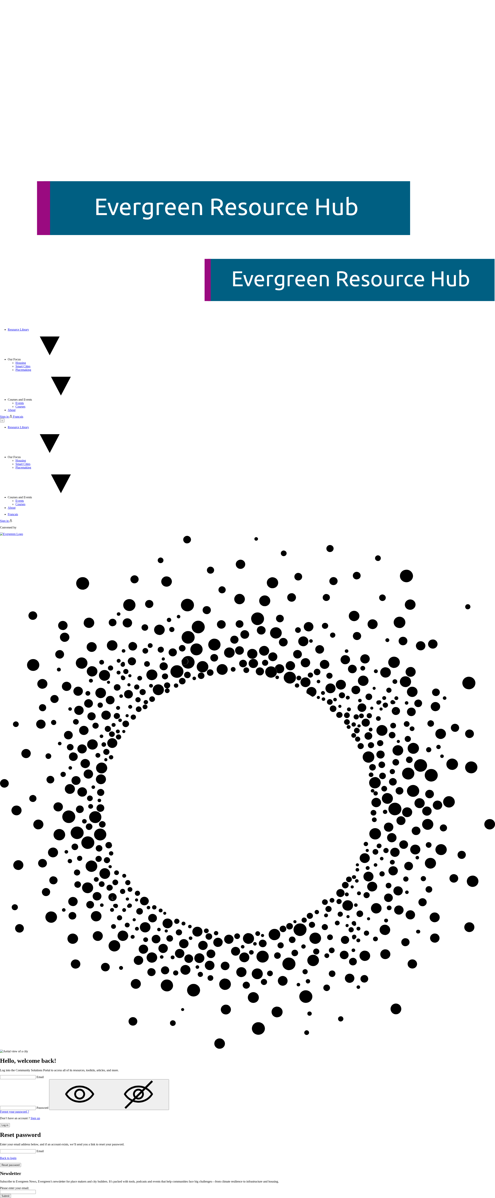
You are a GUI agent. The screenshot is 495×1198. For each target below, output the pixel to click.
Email (40, 1077)
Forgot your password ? (14, 1111)
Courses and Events (20, 399)
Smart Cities (22, 366)
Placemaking (23, 369)
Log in (5, 1125)
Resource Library (18, 329)
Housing (20, 362)
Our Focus (14, 359)
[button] (2, 420)
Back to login (8, 1158)
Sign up (35, 1118)
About (11, 410)
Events (19, 403)
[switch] (109, 1094)
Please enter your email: (14, 1188)
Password (42, 1107)
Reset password (11, 1165)
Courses (20, 406)
